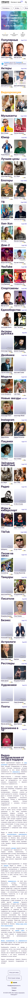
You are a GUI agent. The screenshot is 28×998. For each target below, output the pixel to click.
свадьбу (6, 865)
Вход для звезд (14, 972)
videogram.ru (16, 771)
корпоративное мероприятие (17, 834)
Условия (14, 988)
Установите (7, 62)
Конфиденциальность (14, 985)
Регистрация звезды (14, 978)
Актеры (18, 8)
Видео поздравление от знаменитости (14, 940)
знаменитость (12, 881)
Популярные (7, 8)
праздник (16, 902)
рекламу (13, 848)
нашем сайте (19, 930)
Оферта (14, 990)
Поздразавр (19, 62)
